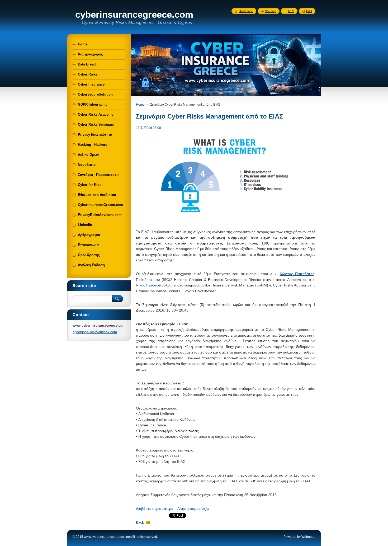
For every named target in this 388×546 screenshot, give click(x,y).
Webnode (308, 536)
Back (140, 522)
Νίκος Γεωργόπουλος (154, 285)
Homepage (246, 11)
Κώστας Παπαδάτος (297, 274)
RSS (291, 11)
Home (140, 104)
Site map (270, 11)
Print (309, 11)
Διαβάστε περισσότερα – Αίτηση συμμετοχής (173, 508)
